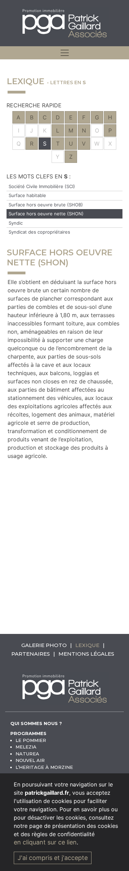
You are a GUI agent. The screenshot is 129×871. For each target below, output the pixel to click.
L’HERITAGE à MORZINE (44, 767)
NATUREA (27, 753)
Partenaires (30, 653)
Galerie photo (44, 645)
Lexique (87, 645)
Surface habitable (27, 195)
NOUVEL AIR (30, 760)
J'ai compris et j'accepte (53, 857)
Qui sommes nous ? (36, 723)
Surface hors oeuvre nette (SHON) (46, 213)
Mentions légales (86, 653)
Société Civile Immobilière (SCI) (42, 186)
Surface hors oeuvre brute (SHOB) (46, 204)
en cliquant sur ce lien (45, 842)
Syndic (16, 223)
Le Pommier (30, 740)
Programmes (28, 733)
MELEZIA (25, 747)
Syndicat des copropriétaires (39, 232)
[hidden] (64, 52)
